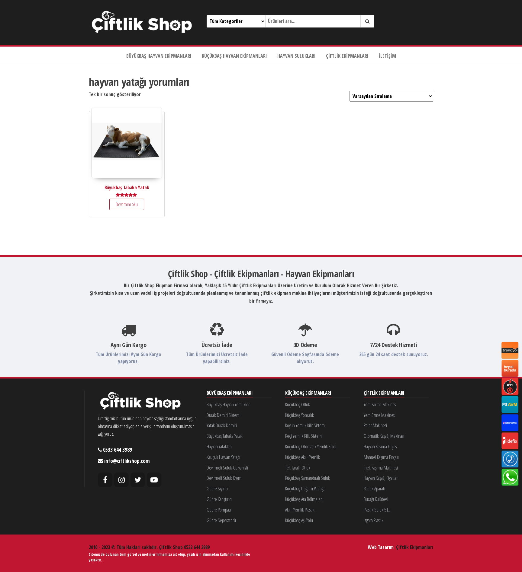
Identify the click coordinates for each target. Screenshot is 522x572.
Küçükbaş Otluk (297, 404)
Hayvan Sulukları (296, 56)
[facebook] (105, 480)
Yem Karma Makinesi (380, 404)
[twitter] (137, 480)
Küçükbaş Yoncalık (299, 415)
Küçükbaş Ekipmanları (308, 393)
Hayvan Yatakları (219, 446)
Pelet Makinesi (375, 425)
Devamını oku (127, 204)
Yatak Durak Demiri (222, 425)
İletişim (387, 56)
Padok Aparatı (374, 488)
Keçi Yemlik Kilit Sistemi (304, 436)
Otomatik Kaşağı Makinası (384, 436)
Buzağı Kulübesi (376, 499)
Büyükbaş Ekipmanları (230, 393)
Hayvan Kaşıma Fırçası (381, 446)
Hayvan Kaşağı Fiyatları (381, 478)
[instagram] (121, 480)
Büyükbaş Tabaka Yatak (225, 436)
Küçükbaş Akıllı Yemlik (302, 457)
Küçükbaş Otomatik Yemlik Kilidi (310, 446)
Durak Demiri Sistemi (223, 415)
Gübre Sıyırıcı (217, 488)
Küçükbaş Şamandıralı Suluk (307, 478)
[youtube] (154, 480)
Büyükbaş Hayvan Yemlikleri (228, 404)
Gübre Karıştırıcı (219, 499)
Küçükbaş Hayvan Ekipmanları (234, 56)
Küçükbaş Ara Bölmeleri (304, 499)
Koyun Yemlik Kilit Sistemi (305, 425)
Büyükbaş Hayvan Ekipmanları (159, 56)
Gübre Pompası (219, 509)
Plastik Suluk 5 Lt (377, 509)
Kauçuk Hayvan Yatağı (223, 457)
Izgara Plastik (373, 520)
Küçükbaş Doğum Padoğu (305, 488)
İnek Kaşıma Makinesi (381, 467)
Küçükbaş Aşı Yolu (299, 520)
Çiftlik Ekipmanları (347, 56)
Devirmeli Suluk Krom (224, 478)
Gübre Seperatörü (221, 520)
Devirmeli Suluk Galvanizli (227, 467)
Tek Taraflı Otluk (297, 467)
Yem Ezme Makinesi (379, 415)
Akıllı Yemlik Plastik (299, 509)
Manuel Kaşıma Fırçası (381, 457)
